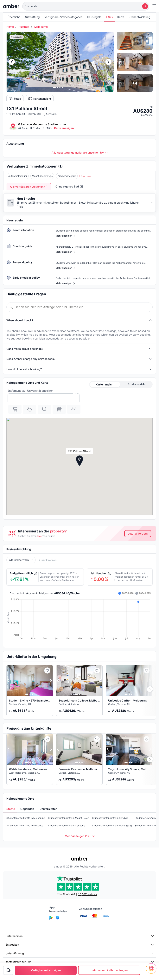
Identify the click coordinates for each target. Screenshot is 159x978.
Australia (24, 26)
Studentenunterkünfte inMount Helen (68, 817)
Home (10, 26)
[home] (11, 6)
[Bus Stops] (59, 409)
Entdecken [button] (12, 944)
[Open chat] (152, 971)
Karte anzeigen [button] (64, 128)
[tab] (10, 809)
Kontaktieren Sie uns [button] (18, 961)
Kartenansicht (42, 98)
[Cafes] (29, 409)
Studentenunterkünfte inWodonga (24, 825)
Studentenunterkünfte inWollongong (112, 825)
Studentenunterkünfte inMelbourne (25, 817)
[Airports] (73, 409)
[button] (85, 6)
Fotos (17, 98)
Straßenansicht (137, 384)
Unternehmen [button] (13, 936)
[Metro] (44, 409)
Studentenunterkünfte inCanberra (66, 825)
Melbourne (41, 26)
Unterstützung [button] (14, 953)
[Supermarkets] (15, 409)
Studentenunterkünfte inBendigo (110, 817)
